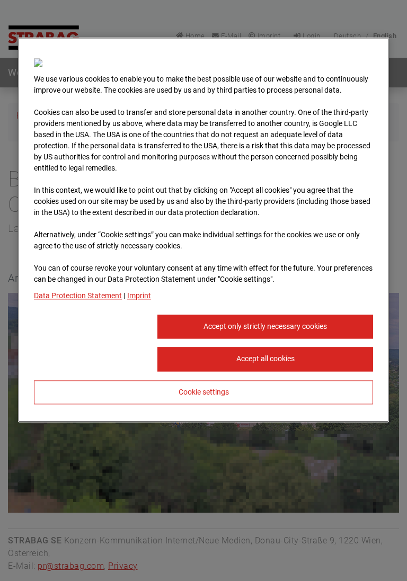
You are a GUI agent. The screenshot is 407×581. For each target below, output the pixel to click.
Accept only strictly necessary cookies (265, 326)
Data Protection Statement (78, 295)
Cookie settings (204, 392)
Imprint (139, 295)
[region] (203, 230)
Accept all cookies (265, 359)
